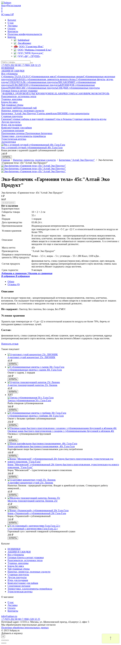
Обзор (11, 281)
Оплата (11, 28)
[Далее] (5, 643)
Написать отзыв (9, 343)
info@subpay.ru (9, 616)
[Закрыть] (2, 640)
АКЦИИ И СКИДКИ (19, 551)
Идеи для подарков (18, 580)
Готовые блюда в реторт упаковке (26, 557)
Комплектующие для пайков (23, 583)
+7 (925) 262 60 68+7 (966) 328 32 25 (20, 619)
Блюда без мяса (16, 566)
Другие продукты (17, 577)
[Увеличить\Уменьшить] (7, 640)
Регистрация (14, 5)
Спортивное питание (19, 586)
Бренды (12, 37)
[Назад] (2, 643)
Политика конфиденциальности (25, 34)
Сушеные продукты (18, 574)
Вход (4, 5)
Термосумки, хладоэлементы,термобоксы (30, 588)
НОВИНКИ (14, 549)
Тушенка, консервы (18, 563)
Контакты (13, 31)
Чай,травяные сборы (19, 568)
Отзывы (14, 284)
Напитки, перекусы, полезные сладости (29, 571)
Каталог (12, 20)
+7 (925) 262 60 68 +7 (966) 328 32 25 (21, 65)
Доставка (12, 25)
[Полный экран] (5, 640)
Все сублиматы (16, 554)
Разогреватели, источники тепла (25, 560)
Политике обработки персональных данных (25, 627)
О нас (11, 22)
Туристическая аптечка (20, 591)
